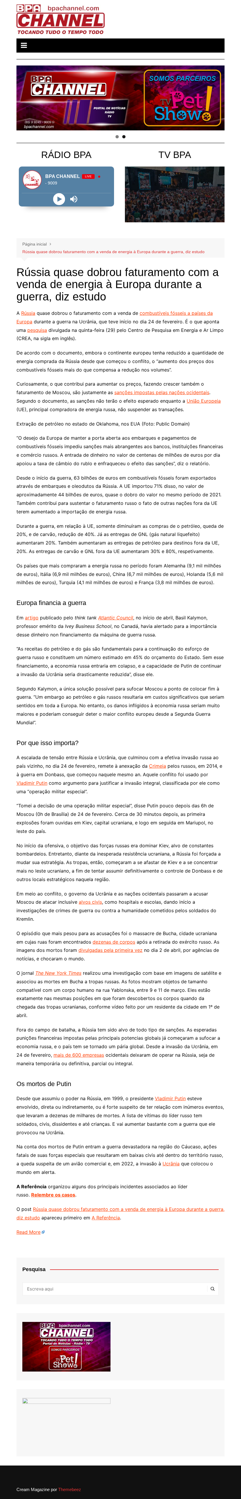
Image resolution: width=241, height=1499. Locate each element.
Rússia (28, 313)
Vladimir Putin (31, 783)
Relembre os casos (53, 1195)
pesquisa (37, 330)
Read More (28, 1232)
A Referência (106, 1218)
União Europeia (204, 401)
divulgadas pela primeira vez (110, 950)
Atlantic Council (115, 618)
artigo (32, 618)
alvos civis (90, 902)
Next (217, 96)
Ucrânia (171, 1164)
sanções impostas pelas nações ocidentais (161, 392)
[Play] (58, 198)
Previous (23, 96)
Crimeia (157, 766)
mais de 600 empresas (78, 1055)
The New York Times (58, 973)
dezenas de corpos (114, 942)
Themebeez (69, 1489)
